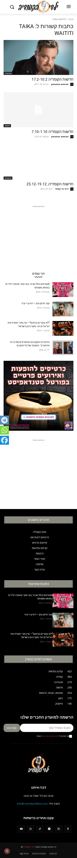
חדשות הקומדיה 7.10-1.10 (52, 132)
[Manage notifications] (7, 851)
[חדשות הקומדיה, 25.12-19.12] (38, 162)
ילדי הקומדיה (29, 847)
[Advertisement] (38, 230)
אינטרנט (8, 178)
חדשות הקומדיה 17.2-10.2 (52, 79)
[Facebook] (68, 829)
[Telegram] (49, 829)
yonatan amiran (60, 84)
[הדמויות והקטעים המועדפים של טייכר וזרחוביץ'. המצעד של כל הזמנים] (62, 347)
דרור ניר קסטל (62, 188)
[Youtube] (21, 829)
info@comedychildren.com (32, 803)
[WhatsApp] (30, 829)
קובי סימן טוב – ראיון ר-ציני (35, 303)
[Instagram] (58, 829)
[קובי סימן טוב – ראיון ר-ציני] (62, 309)
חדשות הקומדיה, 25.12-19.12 (50, 184)
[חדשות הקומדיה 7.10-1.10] (38, 109)
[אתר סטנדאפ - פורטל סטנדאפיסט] (38, 396)
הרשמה (9, 727)
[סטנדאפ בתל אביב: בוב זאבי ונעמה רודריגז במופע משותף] (62, 289)
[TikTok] (40, 829)
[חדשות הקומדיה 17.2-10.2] (38, 57)
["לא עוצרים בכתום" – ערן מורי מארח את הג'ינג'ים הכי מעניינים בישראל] (62, 328)
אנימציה (8, 73)
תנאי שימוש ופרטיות (50, 736)
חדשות (7, 125)
